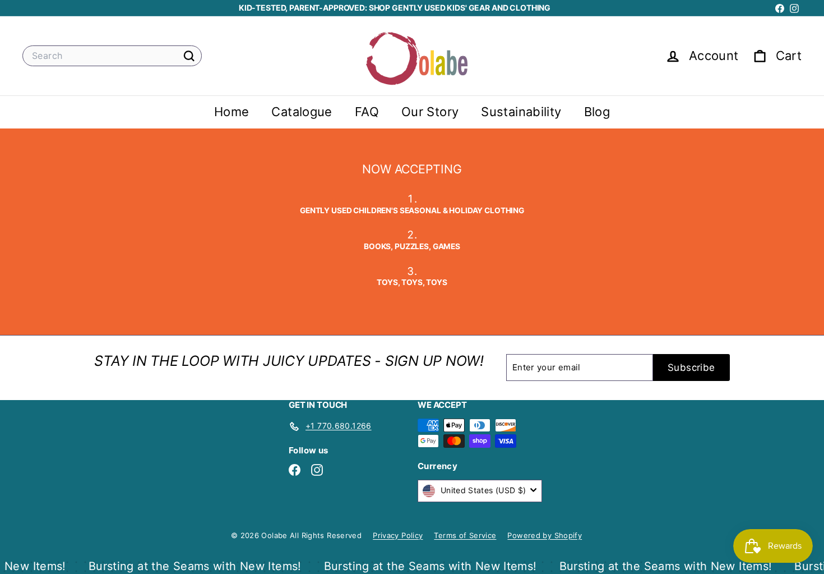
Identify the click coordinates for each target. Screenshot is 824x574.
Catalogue (301, 112)
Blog (597, 112)
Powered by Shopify (544, 535)
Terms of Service (465, 535)
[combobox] (112, 55)
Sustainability (521, 112)
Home (231, 112)
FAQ (367, 112)
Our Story (430, 112)
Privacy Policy (398, 535)
